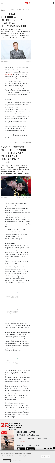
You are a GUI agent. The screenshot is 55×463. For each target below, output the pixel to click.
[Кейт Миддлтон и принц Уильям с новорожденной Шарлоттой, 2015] (18, 309)
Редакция (12, 429)
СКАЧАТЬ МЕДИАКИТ (15, 423)
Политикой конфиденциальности (11, 461)
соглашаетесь (7, 459)
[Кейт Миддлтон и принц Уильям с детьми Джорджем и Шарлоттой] (18, 358)
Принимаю (45, 457)
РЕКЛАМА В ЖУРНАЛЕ (16, 427)
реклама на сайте (15, 425)
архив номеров (21, 441)
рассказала (8, 74)
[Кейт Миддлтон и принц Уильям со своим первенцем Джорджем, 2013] (18, 292)
